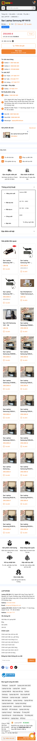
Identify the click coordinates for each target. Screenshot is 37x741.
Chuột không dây (18, 715)
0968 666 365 (15, 66)
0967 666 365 (14, 62)
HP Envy (22, 718)
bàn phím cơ (5, 718)
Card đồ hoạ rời (6, 715)
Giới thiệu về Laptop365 (8, 619)
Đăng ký (31, 660)
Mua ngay (18, 51)
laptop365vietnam (17, 120)
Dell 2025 (5, 709)
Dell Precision (27, 706)
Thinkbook (5, 697)
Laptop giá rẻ (17, 706)
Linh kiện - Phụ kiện (23, 14)
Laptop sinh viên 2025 (24, 685)
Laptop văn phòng (20, 703)
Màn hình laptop (6, 700)
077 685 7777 (13, 88)
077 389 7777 (15, 75)
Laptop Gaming (17, 700)
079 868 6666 (15, 69)
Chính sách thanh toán (8, 644)
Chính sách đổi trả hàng (8, 652)
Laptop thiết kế (6, 691)
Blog (2, 622)
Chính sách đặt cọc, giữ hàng (10, 637)
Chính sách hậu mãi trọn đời (9, 634)
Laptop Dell (16, 688)
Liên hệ (3, 627)
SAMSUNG (14, 16)
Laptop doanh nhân (7, 703)
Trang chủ (4, 14)
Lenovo (23, 688)
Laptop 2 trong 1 (7, 712)
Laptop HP (12, 685)
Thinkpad (5, 685)
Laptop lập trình (14, 694)
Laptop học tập (6, 688)
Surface (27, 691)
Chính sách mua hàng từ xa (9, 639)
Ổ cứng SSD (25, 712)
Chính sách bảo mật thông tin (10, 642)
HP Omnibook (13, 709)
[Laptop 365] (7, 3)
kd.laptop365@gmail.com (13, 605)
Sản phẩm (12, 14)
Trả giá (31, 33)
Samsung (4, 694)
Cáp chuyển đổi (25, 694)
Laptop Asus (14, 718)
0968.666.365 (24, 727)
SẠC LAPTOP (5, 16)
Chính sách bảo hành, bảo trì (9, 650)
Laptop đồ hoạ (28, 700)
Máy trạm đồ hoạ (18, 691)
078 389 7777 (14, 79)
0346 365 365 (13, 95)
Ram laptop (17, 712)
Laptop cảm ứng (24, 709)
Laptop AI (25, 697)
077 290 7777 (15, 82)
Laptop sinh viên (7, 706)
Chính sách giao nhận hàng (9, 647)
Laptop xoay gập (15, 697)
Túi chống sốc (29, 715)
